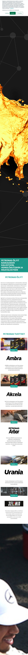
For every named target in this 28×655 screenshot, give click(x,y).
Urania (13, 464)
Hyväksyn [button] (12, 13)
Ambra (13, 350)
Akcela (13, 386)
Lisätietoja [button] (7, 13)
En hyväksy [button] (20, 13)
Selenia (13, 495)
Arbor (13, 422)
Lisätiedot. (12, 8)
